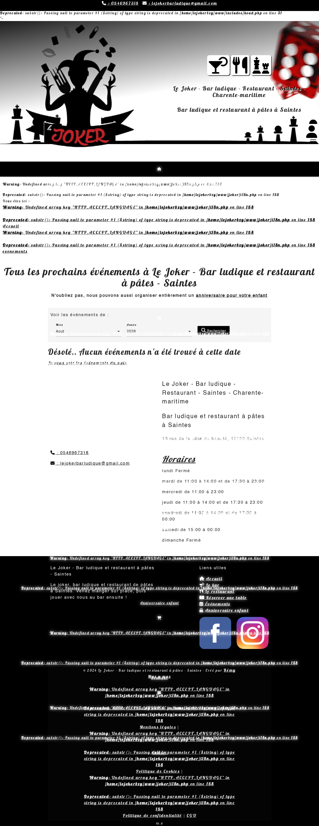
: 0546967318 (122, 3)
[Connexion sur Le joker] (312, 135)
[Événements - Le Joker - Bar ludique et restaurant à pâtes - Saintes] (261, 70)
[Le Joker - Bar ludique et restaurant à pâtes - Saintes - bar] (218, 70)
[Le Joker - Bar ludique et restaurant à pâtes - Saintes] (240, 70)
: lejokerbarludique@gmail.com (182, 3)
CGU (191, 815)
